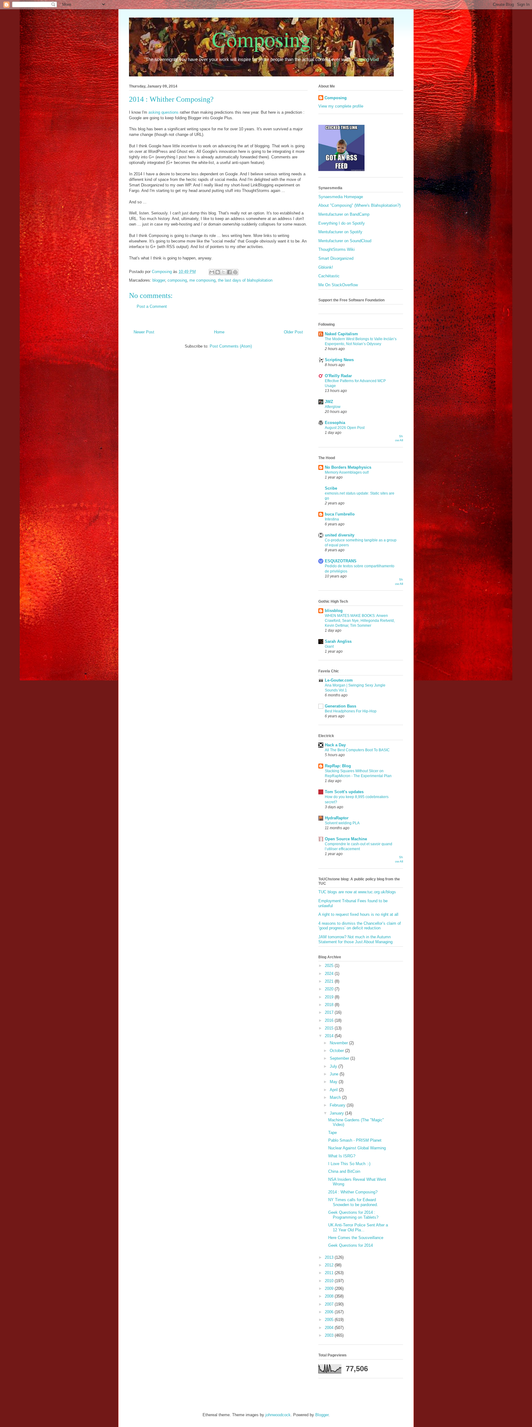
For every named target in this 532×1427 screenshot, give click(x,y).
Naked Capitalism (341, 334)
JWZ (329, 401)
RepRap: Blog (338, 766)
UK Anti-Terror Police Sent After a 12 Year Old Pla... (358, 1227)
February (338, 1105)
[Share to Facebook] (229, 272)
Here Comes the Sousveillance (355, 1237)
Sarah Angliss (338, 641)
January (337, 1113)
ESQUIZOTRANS (341, 561)
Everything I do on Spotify (341, 223)
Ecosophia (335, 422)
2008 (330, 1296)
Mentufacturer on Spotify (340, 232)
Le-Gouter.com (339, 680)
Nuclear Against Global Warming (357, 1148)
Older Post (293, 332)
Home (219, 332)
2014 (330, 1036)
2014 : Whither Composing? (352, 1192)
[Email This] (212, 272)
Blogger (321, 1415)
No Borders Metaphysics (348, 467)
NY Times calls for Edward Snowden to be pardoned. (353, 1202)
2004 (330, 1327)
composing (177, 280)
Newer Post (144, 332)
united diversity (339, 535)
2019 (330, 997)
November (339, 1043)
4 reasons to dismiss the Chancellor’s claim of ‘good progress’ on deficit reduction (359, 926)
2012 (330, 1265)
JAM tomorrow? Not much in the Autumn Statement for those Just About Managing (355, 939)
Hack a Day (335, 745)
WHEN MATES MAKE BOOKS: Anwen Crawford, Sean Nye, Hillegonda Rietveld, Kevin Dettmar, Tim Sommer (360, 621)
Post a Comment (152, 306)
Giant (329, 646)
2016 (330, 1020)
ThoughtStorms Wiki (336, 249)
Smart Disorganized (335, 258)
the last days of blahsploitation (245, 280)
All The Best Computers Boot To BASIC (357, 750)
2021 (330, 981)
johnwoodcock (278, 1415)
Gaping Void (366, 59)
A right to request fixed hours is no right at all (358, 914)
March (336, 1097)
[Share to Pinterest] (235, 272)
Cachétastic (329, 276)
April (334, 1089)
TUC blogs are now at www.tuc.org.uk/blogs (357, 892)
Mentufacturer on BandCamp (343, 214)
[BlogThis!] (218, 272)
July (334, 1066)
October (337, 1050)
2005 (330, 1319)
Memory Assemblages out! (347, 472)
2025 (330, 965)
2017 (330, 1012)
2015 (330, 1028)
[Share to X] (223, 272)
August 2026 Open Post (345, 428)
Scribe (331, 488)
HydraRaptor (337, 818)
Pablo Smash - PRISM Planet (354, 1140)
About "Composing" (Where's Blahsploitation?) (359, 205)
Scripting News (339, 359)
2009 (330, 1288)
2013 (330, 1257)
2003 (330, 1335)
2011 (330, 1272)
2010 (330, 1280)
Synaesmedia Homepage (340, 196)
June (335, 1074)
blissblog (334, 610)
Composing (261, 38)
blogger (158, 280)
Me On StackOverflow (338, 285)
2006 (330, 1312)
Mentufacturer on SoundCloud (344, 241)
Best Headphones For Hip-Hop (351, 711)
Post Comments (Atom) (231, 346)
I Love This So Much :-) (349, 1163)
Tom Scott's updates (344, 791)
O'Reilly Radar (338, 375)
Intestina (332, 519)
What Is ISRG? (341, 1156)
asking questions (163, 112)
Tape (332, 1132)
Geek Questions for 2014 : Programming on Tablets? (353, 1215)
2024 (330, 973)
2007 (330, 1304)
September (340, 1058)
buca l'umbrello (340, 514)
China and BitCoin (344, 1171)
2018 (330, 1004)
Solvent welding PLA (342, 823)
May (334, 1081)
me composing (202, 280)
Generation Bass (340, 706)
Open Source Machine (346, 839)
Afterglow (333, 407)
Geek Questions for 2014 (350, 1245)
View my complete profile (340, 106)
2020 (330, 989)
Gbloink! (325, 267)
